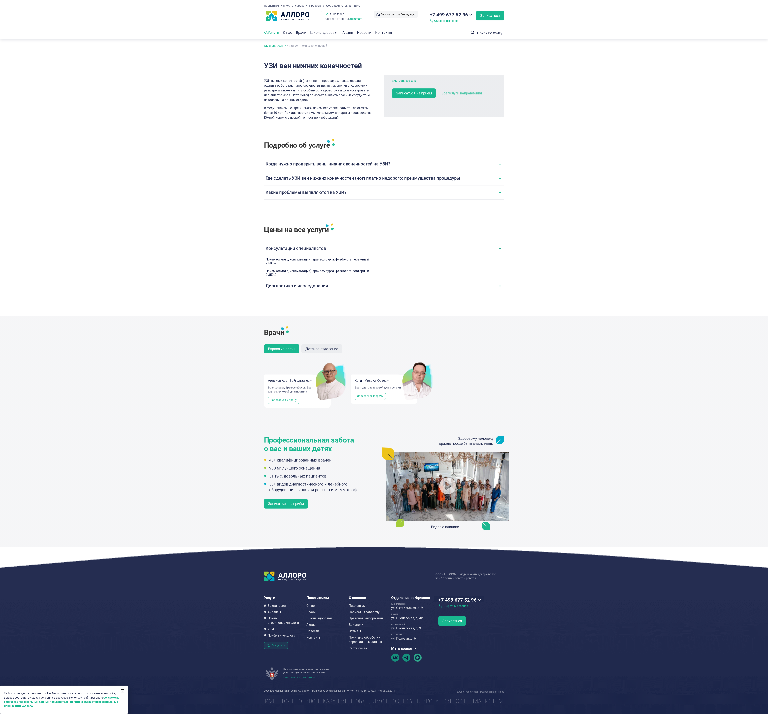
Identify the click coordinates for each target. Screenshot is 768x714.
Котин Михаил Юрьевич (372, 381)
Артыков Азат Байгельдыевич (290, 381)
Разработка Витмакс (492, 691)
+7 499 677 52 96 (449, 15)
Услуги (281, 45)
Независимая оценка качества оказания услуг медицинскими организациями (306, 671)
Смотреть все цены (404, 80)
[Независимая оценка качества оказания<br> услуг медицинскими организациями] (272, 674)
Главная (269, 45)
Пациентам (271, 5)
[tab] (281, 348)
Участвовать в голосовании (299, 677)
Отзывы (346, 5)
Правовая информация (324, 5)
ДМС (357, 5)
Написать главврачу (294, 5)
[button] (384, 164)
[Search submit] (471, 32)
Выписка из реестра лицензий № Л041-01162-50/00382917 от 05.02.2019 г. (354, 690)
